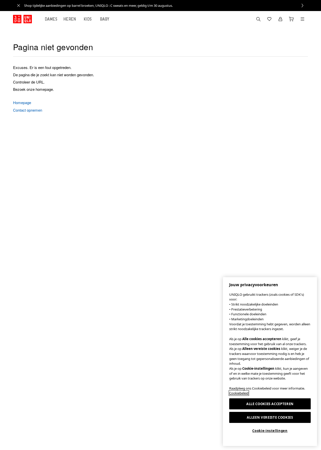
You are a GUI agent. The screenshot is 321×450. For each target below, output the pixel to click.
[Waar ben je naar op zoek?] (258, 19)
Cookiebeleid (239, 393)
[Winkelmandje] (291, 19)
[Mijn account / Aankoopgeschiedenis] (280, 19)
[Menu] (302, 19)
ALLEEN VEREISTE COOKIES (270, 417)
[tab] (51, 19)
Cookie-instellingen (269, 430)
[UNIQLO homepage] (22, 19)
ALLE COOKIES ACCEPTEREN (270, 404)
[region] (270, 361)
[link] (166, 5)
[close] (18, 5)
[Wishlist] (269, 19)
